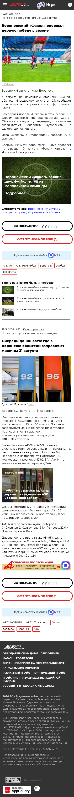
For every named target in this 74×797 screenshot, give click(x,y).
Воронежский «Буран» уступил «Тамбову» (39, 309)
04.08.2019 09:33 (11, 14)
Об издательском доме (20, 653)
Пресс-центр (50, 653)
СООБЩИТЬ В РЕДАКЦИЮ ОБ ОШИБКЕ (28, 685)
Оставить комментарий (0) (37, 239)
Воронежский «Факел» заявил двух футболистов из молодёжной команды (33, 181)
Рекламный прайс (16, 672)
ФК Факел (8, 84)
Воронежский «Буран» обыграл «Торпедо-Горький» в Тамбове (31, 210)
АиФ (31, 404)
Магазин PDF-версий (18, 658)
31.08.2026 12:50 (11, 329)
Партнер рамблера (32, 780)
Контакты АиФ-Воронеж (21, 668)
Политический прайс (49, 672)
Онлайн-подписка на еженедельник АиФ (34, 663)
